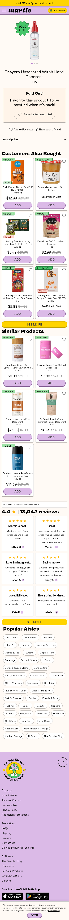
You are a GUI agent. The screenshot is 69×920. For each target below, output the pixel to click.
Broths (32, 698)
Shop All (10, 644)
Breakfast (49, 682)
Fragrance (25, 713)
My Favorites (30, 637)
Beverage (10, 660)
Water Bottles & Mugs (36, 728)
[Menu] (4, 11)
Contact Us (8, 842)
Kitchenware (11, 728)
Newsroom (8, 865)
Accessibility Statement (15, 814)
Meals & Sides (38, 675)
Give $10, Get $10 (12, 875)
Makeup (10, 713)
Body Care (42, 713)
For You (48, 637)
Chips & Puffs (47, 652)
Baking (10, 705)
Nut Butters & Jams (15, 690)
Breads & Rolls (50, 698)
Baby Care (26, 720)
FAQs (5, 828)
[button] (34, 40)
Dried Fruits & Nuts (42, 690)
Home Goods (44, 720)
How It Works (9, 795)
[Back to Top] (62, 762)
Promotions (8, 823)
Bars (47, 660)
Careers (6, 880)
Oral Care (10, 720)
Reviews (6, 837)
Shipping (6, 832)
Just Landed (11, 637)
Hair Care (58, 713)
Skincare (55, 705)
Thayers (12, 71)
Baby (25, 705)
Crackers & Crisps (45, 644)
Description (10, 139)
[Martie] (20, 10)
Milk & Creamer (13, 698)
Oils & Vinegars (13, 682)
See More (34, 324)
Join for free (59, 10)
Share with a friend (50, 129)
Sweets (29, 652)
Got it (34, 915)
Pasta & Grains (29, 660)
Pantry (25, 644)
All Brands (33, 736)
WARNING (8, 504)
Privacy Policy (9, 809)
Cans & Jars (40, 667)
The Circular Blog (53, 736)
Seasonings (33, 682)
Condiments (57, 675)
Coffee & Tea (12, 652)
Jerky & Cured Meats (16, 667)
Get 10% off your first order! (34, 3)
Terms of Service (11, 800)
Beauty (40, 705)
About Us (7, 790)
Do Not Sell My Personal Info (18, 847)
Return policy (9, 804)
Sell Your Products (12, 870)
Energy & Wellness (15, 675)
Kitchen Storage (13, 736)
